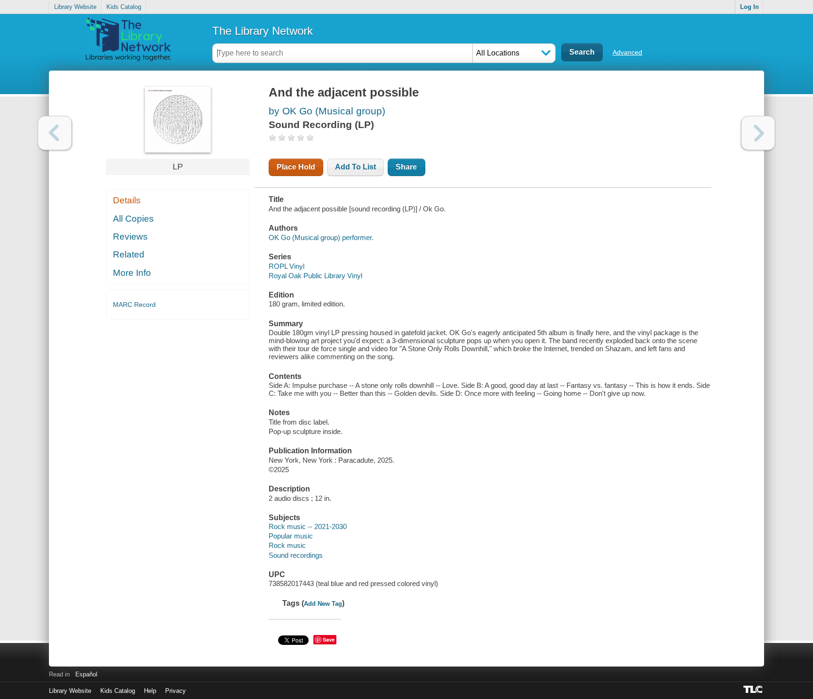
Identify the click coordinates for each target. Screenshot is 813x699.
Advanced (627, 52)
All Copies (133, 219)
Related (128, 254)
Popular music (291, 536)
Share (406, 167)
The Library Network (262, 30)
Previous (55, 133)
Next (758, 133)
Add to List (355, 167)
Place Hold (296, 167)
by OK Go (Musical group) (327, 110)
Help (150, 690)
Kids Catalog (123, 6)
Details (127, 200)
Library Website (75, 6)
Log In (749, 6)
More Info (132, 273)
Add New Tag (323, 603)
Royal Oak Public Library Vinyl (315, 276)
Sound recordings (296, 555)
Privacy (175, 690)
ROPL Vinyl (286, 266)
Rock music (287, 545)
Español (86, 674)
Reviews (130, 236)
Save (329, 639)
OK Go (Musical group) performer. (321, 237)
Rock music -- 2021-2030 (308, 526)
